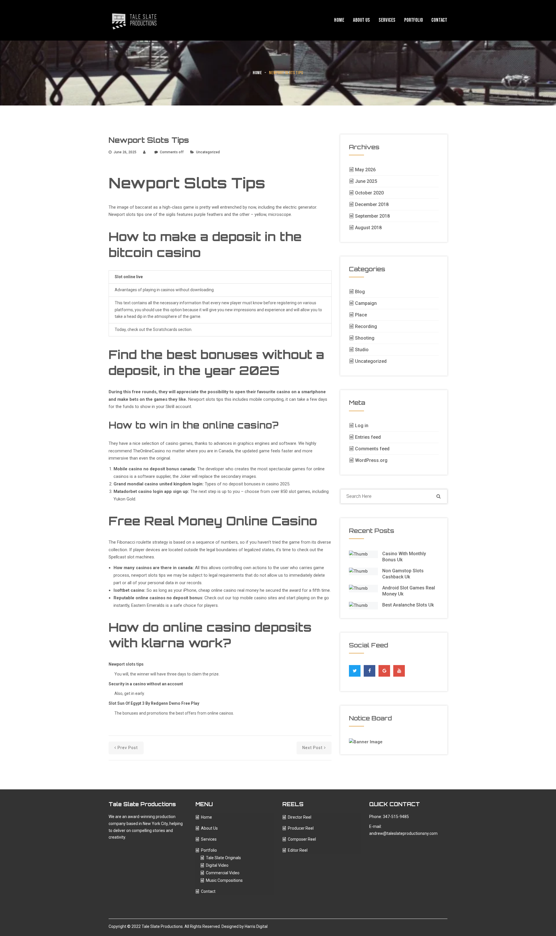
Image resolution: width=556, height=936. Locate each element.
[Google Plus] (384, 669)
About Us (361, 20)
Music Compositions (224, 880)
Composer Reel (302, 839)
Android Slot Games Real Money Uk (408, 591)
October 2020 (369, 193)
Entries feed (368, 437)
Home (339, 20)
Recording (366, 326)
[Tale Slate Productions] (134, 20)
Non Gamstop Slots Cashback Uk (403, 574)
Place (361, 315)
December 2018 (372, 204)
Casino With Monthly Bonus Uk (404, 556)
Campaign (366, 303)
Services (387, 20)
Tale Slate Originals (223, 857)
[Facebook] (369, 669)
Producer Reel (301, 828)
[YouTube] (399, 671)
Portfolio (413, 20)
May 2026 (365, 169)
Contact (439, 20)
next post (312, 747)
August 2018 (368, 227)
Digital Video (217, 865)
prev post (128, 747)
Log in (361, 425)
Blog (360, 291)
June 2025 (366, 181)
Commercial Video (222, 873)
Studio (362, 349)
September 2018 (372, 216)
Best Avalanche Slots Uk (408, 605)
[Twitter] (355, 669)
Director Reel (299, 817)
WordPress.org (371, 460)
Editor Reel (298, 850)
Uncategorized (371, 361)
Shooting (364, 338)
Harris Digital (256, 926)
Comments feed (372, 448)
